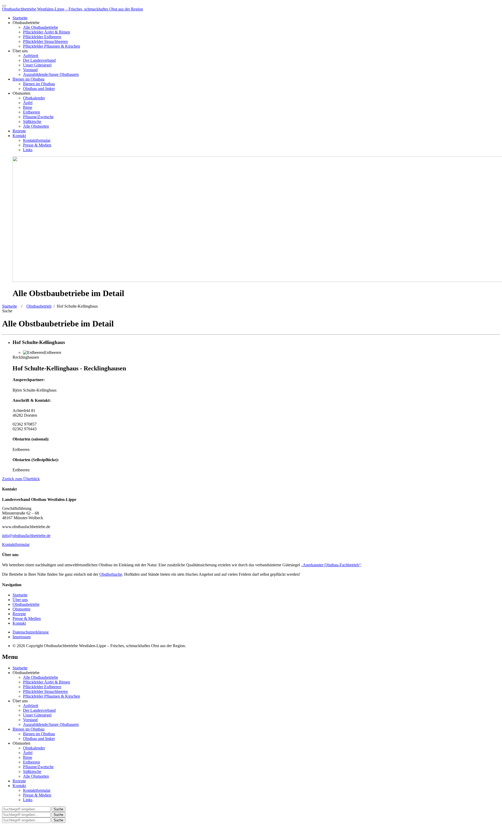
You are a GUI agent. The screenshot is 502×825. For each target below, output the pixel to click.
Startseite (20, 18)
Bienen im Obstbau (28, 79)
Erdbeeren (31, 112)
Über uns (20, 599)
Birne (27, 107)
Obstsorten (21, 609)
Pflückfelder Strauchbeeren (45, 41)
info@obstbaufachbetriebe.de (26, 535)
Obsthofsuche (110, 574)
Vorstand (30, 69)
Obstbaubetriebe (26, 604)
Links (27, 150)
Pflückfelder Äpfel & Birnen (46, 32)
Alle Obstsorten (36, 126)
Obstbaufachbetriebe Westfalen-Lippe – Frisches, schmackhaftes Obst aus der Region (72, 9)
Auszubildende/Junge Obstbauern (51, 74)
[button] (7, 311)
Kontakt (19, 135)
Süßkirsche (32, 121)
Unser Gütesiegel (37, 65)
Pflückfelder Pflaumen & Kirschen (51, 46)
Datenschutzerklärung (31, 632)
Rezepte (19, 131)
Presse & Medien (37, 145)
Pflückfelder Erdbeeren (42, 37)
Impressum (22, 637)
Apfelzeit (30, 55)
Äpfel (27, 102)
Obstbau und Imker (39, 88)
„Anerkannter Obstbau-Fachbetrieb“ (331, 565)
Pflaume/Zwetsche (38, 117)
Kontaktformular (36, 140)
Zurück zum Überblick (21, 479)
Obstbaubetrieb (39, 306)
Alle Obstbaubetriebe (40, 27)
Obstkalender (34, 98)
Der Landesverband (39, 60)
